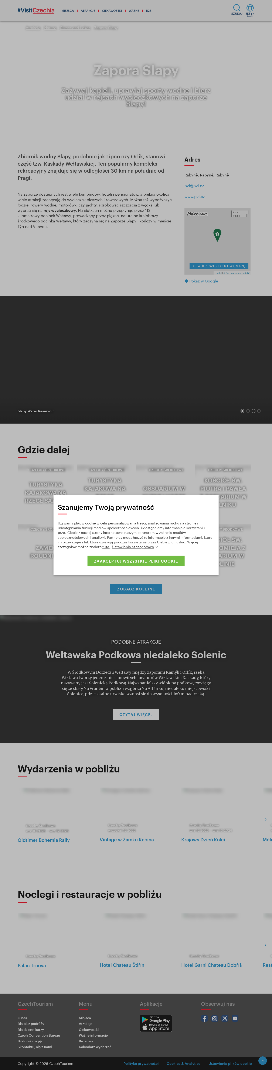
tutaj (106, 547)
